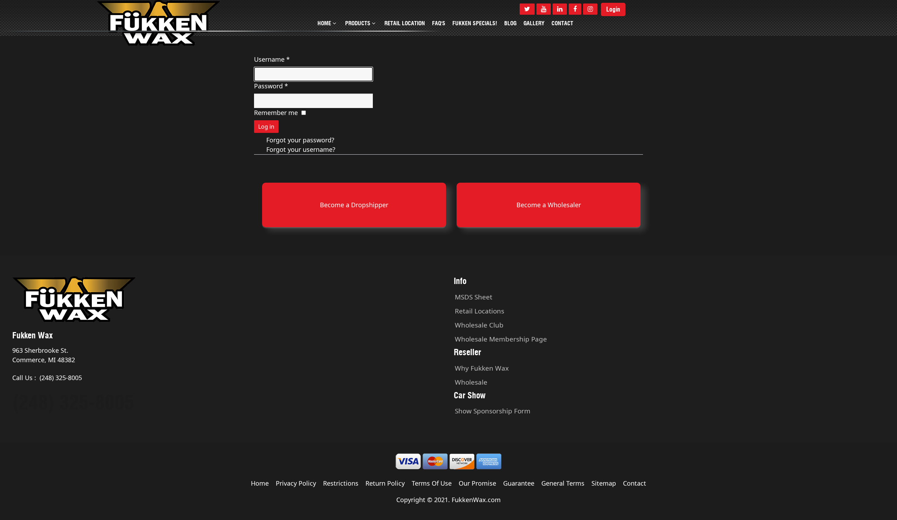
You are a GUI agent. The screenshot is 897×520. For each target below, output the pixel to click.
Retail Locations (479, 311)
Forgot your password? (300, 140)
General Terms (562, 483)
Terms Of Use (432, 483)
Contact (634, 483)
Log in (266, 126)
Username (272, 59)
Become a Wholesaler (548, 205)
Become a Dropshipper (354, 205)
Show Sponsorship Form (492, 411)
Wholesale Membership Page (501, 339)
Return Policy (385, 483)
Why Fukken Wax (482, 368)
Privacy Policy (296, 483)
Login (613, 9)
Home (260, 483)
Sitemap (603, 483)
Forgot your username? (300, 149)
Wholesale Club (479, 325)
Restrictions (340, 483)
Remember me (276, 112)
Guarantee (518, 483)
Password (271, 86)
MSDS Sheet (473, 297)
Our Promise (477, 483)
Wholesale (471, 382)
